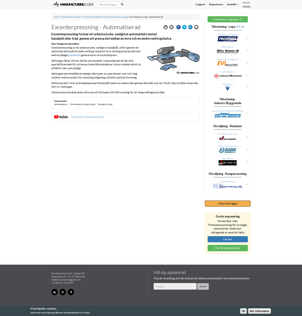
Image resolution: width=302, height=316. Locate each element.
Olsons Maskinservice (228, 146)
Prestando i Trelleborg (227, 34)
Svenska (247, 6)
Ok (243, 311)
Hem (56, 17)
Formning (87, 17)
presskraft (74, 55)
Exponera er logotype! (226, 19)
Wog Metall (227, 84)
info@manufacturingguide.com (66, 279)
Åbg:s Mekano (227, 47)
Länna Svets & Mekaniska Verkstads (227, 111)
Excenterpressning (119, 17)
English (246, 3)
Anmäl (203, 286)
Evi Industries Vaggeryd (227, 59)
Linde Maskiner (228, 71)
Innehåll (231, 4)
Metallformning (101, 17)
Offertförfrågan (227, 203)
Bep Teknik (228, 158)
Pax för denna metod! (227, 247)
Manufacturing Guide (73, 4)
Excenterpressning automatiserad (87, 116)
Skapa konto (216, 4)
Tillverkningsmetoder (70, 17)
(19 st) (240, 26)
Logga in (200, 4)
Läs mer (227, 239)
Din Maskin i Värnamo (228, 134)
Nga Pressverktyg (228, 181)
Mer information (259, 311)
